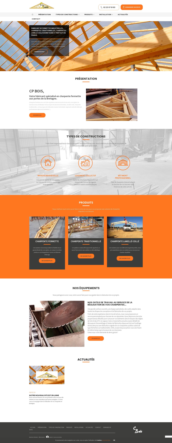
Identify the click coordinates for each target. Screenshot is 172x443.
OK (114, 440)
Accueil (32, 427)
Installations (78, 427)
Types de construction (56, 427)
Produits (69, 427)
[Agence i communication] (41, 5)
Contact (98, 427)
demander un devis (39, 51)
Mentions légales (33, 437)
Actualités (89, 427)
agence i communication (54, 437)
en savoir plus (106, 440)
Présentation (42, 427)
